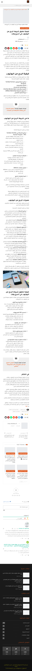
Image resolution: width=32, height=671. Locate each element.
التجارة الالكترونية (23, 471)
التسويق (27, 629)
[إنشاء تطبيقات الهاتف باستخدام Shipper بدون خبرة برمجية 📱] (22, 451)
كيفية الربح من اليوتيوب (16, 411)
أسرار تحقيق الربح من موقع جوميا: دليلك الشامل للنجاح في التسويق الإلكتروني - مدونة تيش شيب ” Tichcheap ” (16, 546)
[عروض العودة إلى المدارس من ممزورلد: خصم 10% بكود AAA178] (26, 606)
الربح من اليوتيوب (23, 409)
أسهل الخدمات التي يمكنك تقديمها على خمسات (23, 437)
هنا (26, 406)
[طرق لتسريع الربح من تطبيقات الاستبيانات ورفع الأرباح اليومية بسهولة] (10, 468)
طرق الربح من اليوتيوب (24, 411)
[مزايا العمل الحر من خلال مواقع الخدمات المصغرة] (26, 587)
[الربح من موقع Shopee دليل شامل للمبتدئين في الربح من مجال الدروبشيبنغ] (26, 581)
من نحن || (11, 665)
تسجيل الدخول (6, 501)
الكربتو (28, 638)
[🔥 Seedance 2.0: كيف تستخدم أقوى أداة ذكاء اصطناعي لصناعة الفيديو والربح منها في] (10, 451)
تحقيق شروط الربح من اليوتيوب (14, 409)
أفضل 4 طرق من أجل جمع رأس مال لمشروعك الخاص (15, 364)
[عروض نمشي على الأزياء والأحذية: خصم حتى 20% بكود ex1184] (26, 612)
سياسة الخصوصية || (21, 665)
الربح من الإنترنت (25, 28)
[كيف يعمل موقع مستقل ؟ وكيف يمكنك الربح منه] (26, 575)
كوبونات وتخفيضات (25, 635)
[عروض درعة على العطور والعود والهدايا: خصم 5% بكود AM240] (26, 599)
